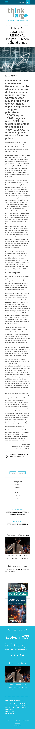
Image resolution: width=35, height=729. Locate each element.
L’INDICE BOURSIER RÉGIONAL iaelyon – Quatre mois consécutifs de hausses (17, 523)
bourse (12, 473)
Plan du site (10, 720)
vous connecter (17, 569)
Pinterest (17, 490)
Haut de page (17, 725)
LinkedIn (17, 495)
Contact (18, 720)
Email (17, 498)
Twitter (17, 487)
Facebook (17, 484)
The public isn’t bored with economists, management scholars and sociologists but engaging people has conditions (17, 686)
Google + (17, 492)
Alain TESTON (12, 76)
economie (22, 473)
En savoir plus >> (22, 649)
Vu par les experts (11, 25)
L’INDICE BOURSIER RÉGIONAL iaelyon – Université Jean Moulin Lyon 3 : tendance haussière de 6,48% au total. (17, 512)
